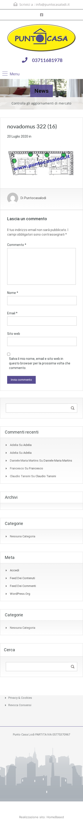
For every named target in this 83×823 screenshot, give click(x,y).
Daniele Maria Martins (58, 460)
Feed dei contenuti (22, 578)
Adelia (27, 445)
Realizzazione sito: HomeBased (41, 817)
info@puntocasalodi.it (53, 4)
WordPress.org (20, 593)
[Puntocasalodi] (41, 38)
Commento (16, 245)
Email (12, 313)
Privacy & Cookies (20, 697)
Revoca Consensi (19, 705)
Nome (12, 293)
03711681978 (47, 60)
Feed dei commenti (23, 586)
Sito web (13, 333)
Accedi (14, 570)
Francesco (36, 468)
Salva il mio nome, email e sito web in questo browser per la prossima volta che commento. (39, 363)
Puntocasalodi (35, 198)
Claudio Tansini (46, 476)
